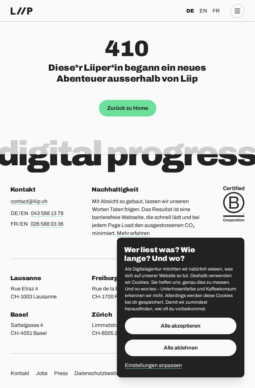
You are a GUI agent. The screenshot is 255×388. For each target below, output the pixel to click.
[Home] (22, 11)
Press (61, 373)
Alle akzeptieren (181, 326)
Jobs (41, 373)
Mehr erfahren (133, 233)
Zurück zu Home (127, 108)
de (190, 11)
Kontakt (20, 373)
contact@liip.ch (29, 201)
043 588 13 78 (47, 213)
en (203, 11)
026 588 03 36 (47, 224)
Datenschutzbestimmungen (107, 373)
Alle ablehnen (181, 347)
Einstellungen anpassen (153, 365)
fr (216, 11)
